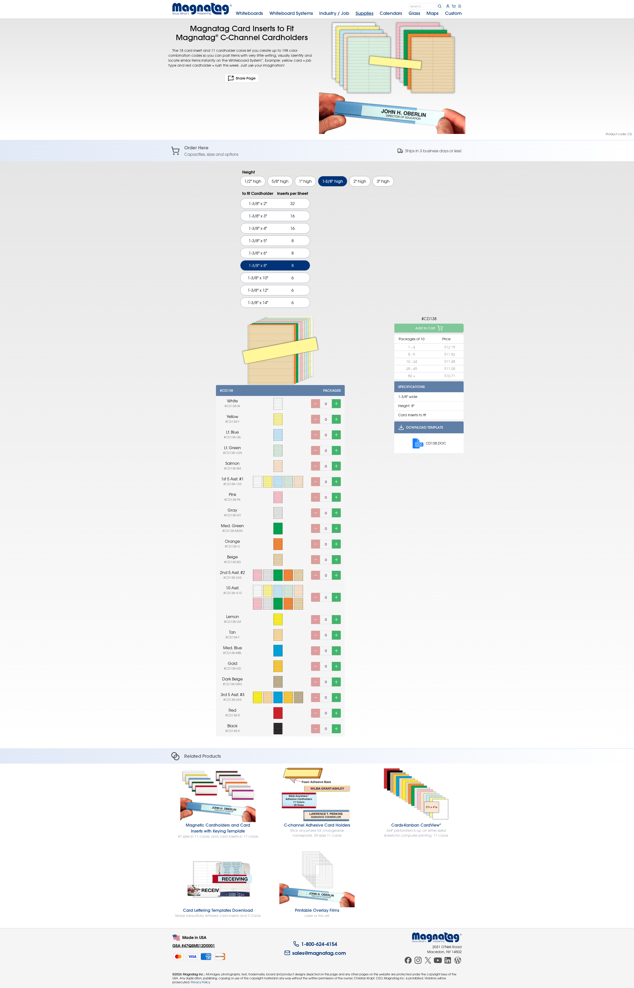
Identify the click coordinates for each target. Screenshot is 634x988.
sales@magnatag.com (319, 953)
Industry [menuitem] (334, 13)
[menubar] (349, 13)
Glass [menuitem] (414, 13)
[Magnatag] (437, 937)
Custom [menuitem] (453, 13)
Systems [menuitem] (291, 13)
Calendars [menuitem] (391, 13)
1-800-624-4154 (319, 944)
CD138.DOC (436, 443)
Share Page (246, 78)
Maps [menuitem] (432, 13)
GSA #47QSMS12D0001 (193, 945)
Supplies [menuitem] (364, 13)
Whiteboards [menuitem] (249, 13)
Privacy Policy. (201, 982)
